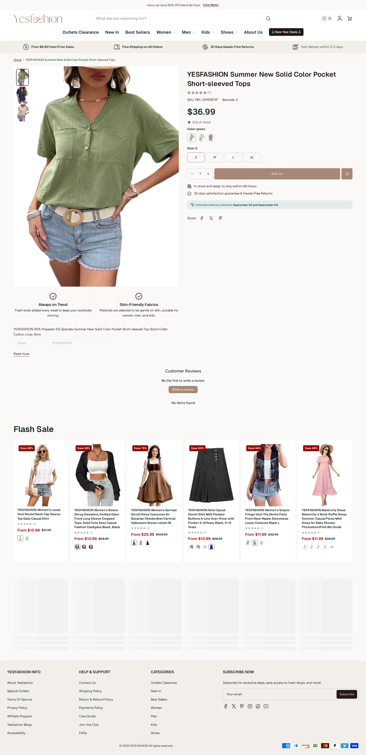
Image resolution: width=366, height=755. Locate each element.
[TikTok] (258, 706)
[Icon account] (339, 18)
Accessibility (16, 733)
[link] (166, 32)
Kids (154, 725)
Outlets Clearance (164, 683)
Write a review (183, 389)
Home (18, 59)
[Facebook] (225, 706)
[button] (349, 18)
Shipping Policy (90, 691)
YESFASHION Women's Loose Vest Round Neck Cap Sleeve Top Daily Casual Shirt (39, 514)
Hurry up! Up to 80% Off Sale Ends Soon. (174, 5)
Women (156, 708)
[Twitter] (233, 706)
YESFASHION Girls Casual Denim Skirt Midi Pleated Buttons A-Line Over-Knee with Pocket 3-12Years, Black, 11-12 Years (211, 518)
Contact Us (87, 683)
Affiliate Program (19, 716)
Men (154, 716)
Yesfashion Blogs (19, 725)
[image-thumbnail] (22, 77)
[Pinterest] (241, 706)
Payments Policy (91, 708)
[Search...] (268, 18)
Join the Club (89, 725)
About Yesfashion (20, 683)
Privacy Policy (17, 708)
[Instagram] (249, 706)
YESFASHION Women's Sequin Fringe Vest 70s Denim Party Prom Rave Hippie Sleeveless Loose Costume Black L (267, 516)
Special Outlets (18, 691)
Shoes (155, 733)
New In (156, 691)
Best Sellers (159, 699)
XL (252, 157)
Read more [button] (21, 354)
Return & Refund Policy (96, 699)
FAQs (83, 733)
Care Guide (87, 716)
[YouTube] (266, 706)
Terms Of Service (19, 699)
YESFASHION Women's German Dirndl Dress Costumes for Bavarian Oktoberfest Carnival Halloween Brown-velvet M (154, 516)
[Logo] (38, 18)
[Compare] (346, 173)
